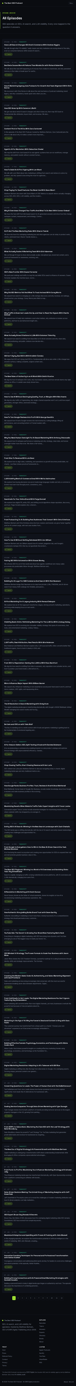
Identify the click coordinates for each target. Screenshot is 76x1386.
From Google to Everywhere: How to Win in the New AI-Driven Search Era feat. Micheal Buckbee (35, 848)
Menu (71, 3)
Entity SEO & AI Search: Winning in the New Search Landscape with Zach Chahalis (37, 826)
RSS (40, 1362)
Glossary (42, 1335)
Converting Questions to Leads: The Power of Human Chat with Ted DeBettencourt (37, 1086)
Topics (41, 1326)
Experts (42, 1332)
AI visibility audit (20, 1374)
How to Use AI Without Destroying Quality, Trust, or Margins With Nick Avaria (35, 397)
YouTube (42, 1356)
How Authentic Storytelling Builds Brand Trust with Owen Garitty (30, 912)
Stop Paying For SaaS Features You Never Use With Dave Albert (29, 190)
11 (56, 1298)
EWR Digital (30, 1372)
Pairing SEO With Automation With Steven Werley (24, 560)
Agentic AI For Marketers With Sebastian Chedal (23, 149)
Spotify (41, 1353)
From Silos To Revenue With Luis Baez (19, 458)
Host (3, 1350)
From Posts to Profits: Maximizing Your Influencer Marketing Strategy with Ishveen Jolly (38, 1171)
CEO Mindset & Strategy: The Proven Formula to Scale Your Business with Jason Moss (36, 954)
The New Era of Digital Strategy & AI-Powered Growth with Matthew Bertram (35, 1149)
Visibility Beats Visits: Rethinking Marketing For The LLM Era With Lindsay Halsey (37, 622)
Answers (42, 1329)
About (41, 1342)
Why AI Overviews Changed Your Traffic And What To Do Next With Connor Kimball (36, 211)
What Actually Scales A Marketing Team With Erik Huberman (28, 251)
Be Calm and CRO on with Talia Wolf (18, 724)
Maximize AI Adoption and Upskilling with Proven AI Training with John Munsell (35, 1235)
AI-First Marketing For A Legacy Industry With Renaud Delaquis (29, 601)
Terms (4, 1365)
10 (52, 1298)
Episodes (42, 1323)
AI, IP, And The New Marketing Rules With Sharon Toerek (26, 231)
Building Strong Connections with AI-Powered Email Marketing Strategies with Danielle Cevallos (36, 1279)
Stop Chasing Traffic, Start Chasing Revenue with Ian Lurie (28, 765)
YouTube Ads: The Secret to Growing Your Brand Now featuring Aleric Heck (34, 933)
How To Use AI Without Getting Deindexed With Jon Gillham (27, 540)
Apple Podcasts (44, 1350)
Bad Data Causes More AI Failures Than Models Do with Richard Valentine (33, 65)
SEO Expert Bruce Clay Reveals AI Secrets (21, 1215)
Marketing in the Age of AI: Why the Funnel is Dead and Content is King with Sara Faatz (36, 1022)
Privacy (4, 1362)
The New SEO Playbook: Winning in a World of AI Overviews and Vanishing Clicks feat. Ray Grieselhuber (36, 870)
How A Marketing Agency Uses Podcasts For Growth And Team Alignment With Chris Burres (38, 87)
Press (4, 1353)
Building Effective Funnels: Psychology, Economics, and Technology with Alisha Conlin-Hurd (36, 1044)
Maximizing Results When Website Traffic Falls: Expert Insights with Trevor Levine (37, 806)
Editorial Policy (7, 1356)
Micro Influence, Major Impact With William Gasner (24, 683)
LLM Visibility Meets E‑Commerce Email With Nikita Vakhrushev (29, 479)
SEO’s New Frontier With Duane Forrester (20, 272)
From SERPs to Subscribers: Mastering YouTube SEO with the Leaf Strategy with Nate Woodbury (37, 1128)
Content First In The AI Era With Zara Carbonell (23, 129)
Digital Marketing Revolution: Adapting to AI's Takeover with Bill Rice (32, 1065)
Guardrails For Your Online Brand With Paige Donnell (25, 499)
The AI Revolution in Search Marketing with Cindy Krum (26, 704)
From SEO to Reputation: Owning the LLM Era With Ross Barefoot (30, 663)
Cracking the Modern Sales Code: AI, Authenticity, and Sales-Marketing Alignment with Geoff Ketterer (37, 977)
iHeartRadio (43, 1359)
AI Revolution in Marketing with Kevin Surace (22, 892)
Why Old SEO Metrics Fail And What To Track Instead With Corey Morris (32, 292)
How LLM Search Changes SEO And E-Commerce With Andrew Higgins (32, 45)
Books (41, 1338)
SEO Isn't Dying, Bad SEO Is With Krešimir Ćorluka (23, 356)
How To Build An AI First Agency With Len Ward (22, 170)
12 (61, 1298)
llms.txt (71, 1382)
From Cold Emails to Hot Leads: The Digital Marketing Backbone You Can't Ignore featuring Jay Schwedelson (36, 999)
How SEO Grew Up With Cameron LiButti (20, 108)
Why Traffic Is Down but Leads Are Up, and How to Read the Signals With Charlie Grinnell (36, 314)
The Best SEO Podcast (13, 3)
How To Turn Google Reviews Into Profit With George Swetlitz (29, 417)
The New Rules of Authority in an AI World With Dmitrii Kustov (29, 376)
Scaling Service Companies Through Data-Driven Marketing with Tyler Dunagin (35, 1106)
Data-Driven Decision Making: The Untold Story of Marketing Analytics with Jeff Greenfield (36, 1193)
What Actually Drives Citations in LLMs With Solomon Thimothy (29, 335)
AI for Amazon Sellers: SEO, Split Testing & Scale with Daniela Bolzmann (32, 745)
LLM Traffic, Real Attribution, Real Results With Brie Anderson (29, 642)
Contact (5, 1359)
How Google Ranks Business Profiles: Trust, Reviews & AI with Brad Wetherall (35, 786)
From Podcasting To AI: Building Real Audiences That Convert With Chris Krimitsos (37, 520)
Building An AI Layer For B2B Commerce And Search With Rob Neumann (32, 581)
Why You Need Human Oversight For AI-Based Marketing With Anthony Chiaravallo (37, 438)
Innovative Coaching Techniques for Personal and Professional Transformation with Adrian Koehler (36, 1256)
